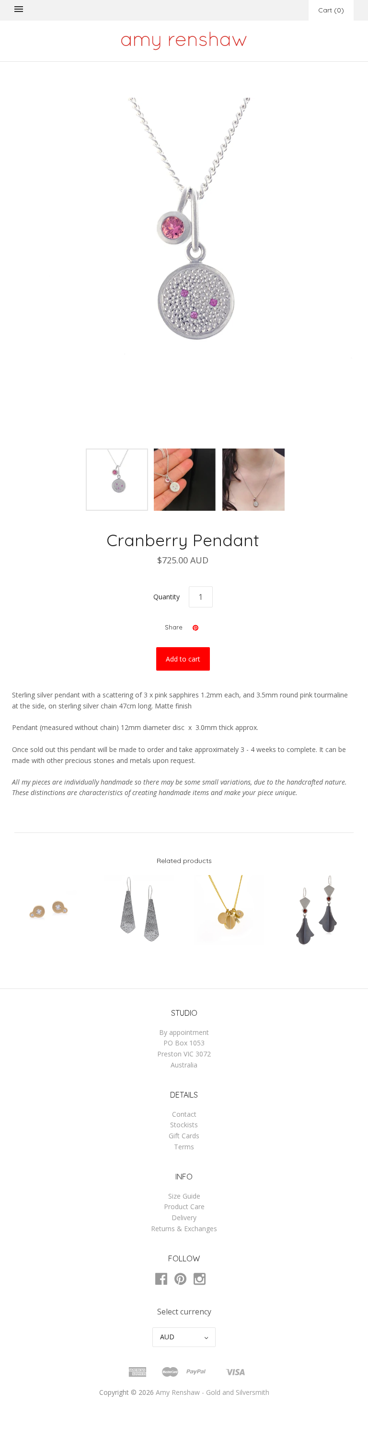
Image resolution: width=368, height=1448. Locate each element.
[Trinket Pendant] (229, 910)
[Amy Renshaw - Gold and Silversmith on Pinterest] (184, 1280)
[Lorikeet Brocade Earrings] (318, 910)
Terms (184, 1146)
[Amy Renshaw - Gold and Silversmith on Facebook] (164, 1280)
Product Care (184, 1206)
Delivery (184, 1217)
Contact (184, 1114)
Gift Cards (184, 1135)
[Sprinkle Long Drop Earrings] (139, 910)
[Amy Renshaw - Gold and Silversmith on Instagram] (203, 1280)
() (331, 10)
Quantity (166, 596)
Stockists (184, 1124)
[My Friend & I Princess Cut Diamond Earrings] (49, 910)
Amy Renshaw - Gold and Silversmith (212, 1392)
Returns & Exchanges (184, 1228)
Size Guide (184, 1196)
